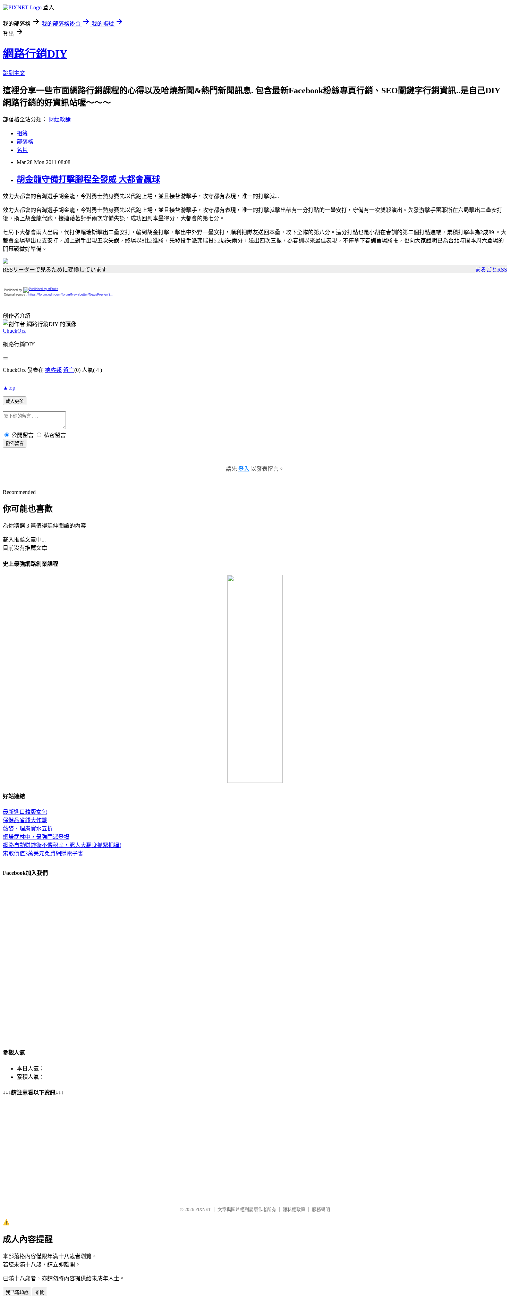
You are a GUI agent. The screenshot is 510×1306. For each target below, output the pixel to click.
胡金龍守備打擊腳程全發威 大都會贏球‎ (88, 179)
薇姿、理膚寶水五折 (28, 828)
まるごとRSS (491, 270)
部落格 (25, 142)
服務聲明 (321, 1209)
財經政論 (60, 119)
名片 (22, 150)
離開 (39, 1292)
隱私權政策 (294, 1209)
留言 (68, 370)
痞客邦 (53, 370)
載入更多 (15, 401)
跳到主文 (14, 73)
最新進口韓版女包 (25, 812)
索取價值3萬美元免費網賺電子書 (43, 853)
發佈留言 (15, 443)
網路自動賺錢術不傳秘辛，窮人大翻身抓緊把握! (62, 845)
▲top (9, 388)
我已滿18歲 (17, 1292)
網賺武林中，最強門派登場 (36, 837)
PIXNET (203, 1209)
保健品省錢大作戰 (25, 820)
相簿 (22, 133)
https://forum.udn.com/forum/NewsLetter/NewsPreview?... (70, 294)
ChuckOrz (14, 331)
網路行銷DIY (35, 54)
